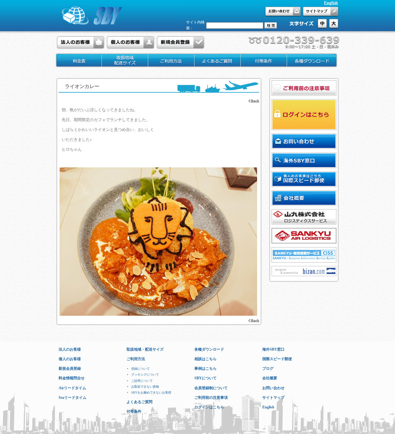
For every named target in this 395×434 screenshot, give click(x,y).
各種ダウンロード (209, 349)
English (331, 3)
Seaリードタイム (72, 397)
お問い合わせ (273, 388)
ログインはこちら (209, 407)
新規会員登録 (70, 368)
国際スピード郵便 (277, 359)
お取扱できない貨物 (145, 386)
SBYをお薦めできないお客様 (151, 392)
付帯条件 (134, 411)
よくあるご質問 (139, 402)
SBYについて (205, 378)
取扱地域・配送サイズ (145, 349)
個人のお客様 (70, 359)
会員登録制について (211, 388)
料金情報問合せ (72, 378)
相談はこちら (205, 359)
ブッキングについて (145, 374)
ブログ (267, 368)
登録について (140, 368)
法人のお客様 (70, 349)
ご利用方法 (136, 359)
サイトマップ (273, 397)
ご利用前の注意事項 (211, 397)
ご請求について (142, 380)
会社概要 (269, 378)
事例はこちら (205, 368)
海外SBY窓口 (273, 349)
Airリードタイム (72, 388)
